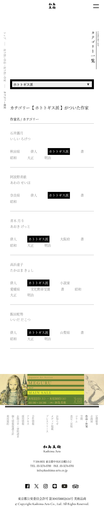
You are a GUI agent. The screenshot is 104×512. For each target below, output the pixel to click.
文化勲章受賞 (40, 289)
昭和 (13, 157)
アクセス (28, 420)
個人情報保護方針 (13, 425)
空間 (81, 417)
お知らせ (57, 420)
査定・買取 (71, 421)
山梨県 (65, 332)
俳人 (34, 151)
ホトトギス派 (59, 151)
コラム (76, 419)
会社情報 (33, 420)
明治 (47, 157)
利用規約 (8, 420)
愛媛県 (15, 289)
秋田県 (15, 151)
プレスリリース (47, 424)
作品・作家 (86, 421)
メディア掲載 (52, 422)
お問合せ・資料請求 (18, 426)
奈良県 (15, 195)
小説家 (65, 282)
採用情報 (23, 420)
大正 (30, 157)
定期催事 (96, 420)
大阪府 (65, 238)
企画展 (91, 419)
